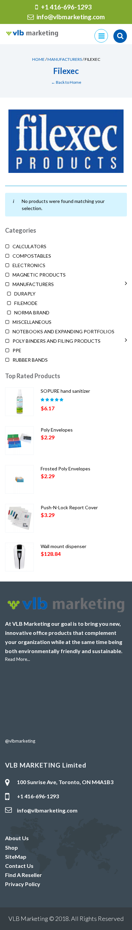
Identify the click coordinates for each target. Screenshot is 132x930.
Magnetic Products (39, 275)
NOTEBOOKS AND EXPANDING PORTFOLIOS (63, 331)
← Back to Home (66, 82)
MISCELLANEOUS (32, 322)
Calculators (29, 246)
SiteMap (15, 856)
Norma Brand (31, 312)
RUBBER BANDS (30, 360)
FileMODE (26, 303)
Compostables (32, 256)
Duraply (25, 293)
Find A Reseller (23, 875)
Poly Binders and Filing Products (57, 341)
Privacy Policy (22, 884)
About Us (17, 838)
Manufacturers (64, 59)
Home (38, 59)
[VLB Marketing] (32, 32)
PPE (17, 350)
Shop (11, 847)
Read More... (17, 659)
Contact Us (19, 865)
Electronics (29, 265)
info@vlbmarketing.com (71, 17)
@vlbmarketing (20, 741)
